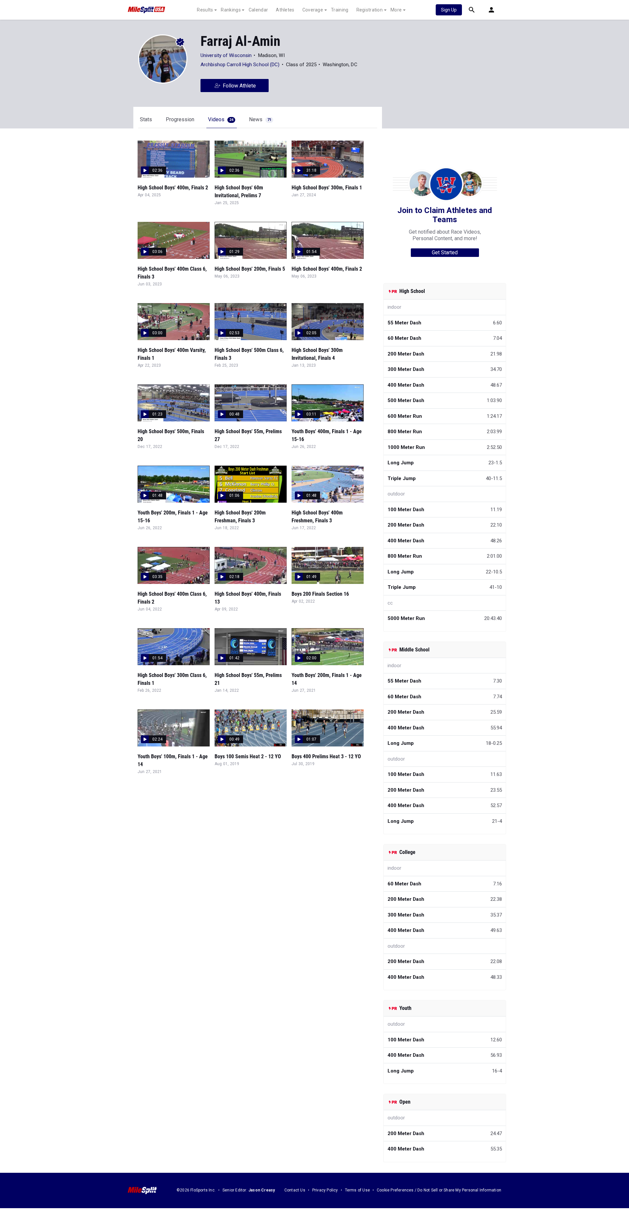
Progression (180, 119)
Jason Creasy (261, 1190)
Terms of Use (357, 1190)
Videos (220, 119)
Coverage (312, 9)
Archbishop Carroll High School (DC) (240, 65)
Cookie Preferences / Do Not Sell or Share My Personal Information (439, 1190)
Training (339, 9)
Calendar (258, 9)
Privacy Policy (325, 1190)
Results (205, 9)
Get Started (445, 252)
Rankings (230, 9)
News (260, 119)
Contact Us (294, 1190)
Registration (369, 9)
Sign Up (449, 9)
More (396, 9)
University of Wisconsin (226, 55)
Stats (146, 119)
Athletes (285, 9)
